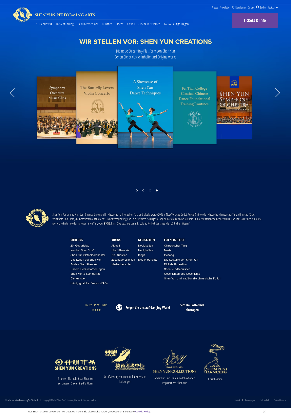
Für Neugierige (239, 7)
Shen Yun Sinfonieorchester (87, 255)
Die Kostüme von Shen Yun (181, 259)
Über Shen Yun (120, 250)
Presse (215, 7)
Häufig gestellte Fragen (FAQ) (89, 283)
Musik (167, 250)
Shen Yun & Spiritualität (85, 273)
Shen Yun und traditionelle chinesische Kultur (192, 278)
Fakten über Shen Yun (84, 264)
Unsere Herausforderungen (87, 269)
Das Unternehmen (88, 24)
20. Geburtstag (43, 24)
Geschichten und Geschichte (182, 273)
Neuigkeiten (146, 240)
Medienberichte (121, 264)
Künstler (107, 24)
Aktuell (131, 24)
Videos (119, 24)
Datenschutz (264, 400)
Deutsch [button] (271, 7)
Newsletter (225, 7)
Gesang (169, 255)
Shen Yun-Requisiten (177, 269)
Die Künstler (78, 278)
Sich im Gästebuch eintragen (192, 307)
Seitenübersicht (280, 400)
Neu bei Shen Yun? (82, 250)
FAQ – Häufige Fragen (176, 24)
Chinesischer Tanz (175, 245)
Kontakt (250, 7)
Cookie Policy (142, 411)
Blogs (141, 255)
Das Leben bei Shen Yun (86, 259)
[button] (137, 190)
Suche (263, 7)
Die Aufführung (65, 24)
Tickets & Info (255, 20)
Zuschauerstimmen (149, 24)
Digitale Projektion (175, 264)
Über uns (76, 240)
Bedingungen (250, 400)
